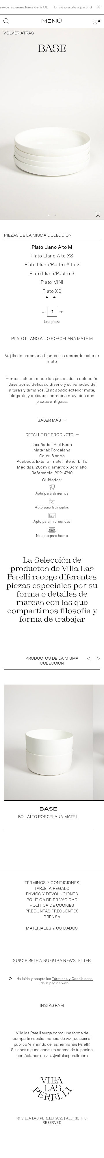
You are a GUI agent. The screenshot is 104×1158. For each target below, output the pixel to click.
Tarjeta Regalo (52, 888)
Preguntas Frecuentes (52, 910)
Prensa (52, 916)
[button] (48, 215)
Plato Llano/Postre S (52, 273)
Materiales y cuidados (52, 927)
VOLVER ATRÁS (18, 32)
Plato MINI (52, 282)
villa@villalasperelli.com (67, 1055)
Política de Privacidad (52, 899)
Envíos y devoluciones (52, 893)
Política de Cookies (52, 905)
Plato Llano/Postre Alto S (52, 264)
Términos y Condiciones (72, 978)
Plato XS (51, 291)
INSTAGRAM (52, 1005)
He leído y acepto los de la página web (54, 980)
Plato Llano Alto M (52, 247)
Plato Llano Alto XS (52, 255)
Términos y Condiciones (52, 882)
